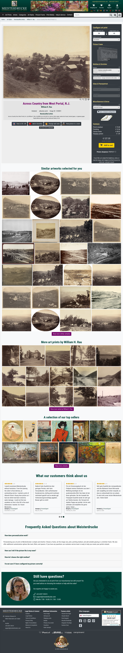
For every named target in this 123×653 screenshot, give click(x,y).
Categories (22, 15)
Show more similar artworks (61, 334)
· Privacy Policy (29, 620)
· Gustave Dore (65, 625)
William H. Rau (31, 19)
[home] (3, 15)
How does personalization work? (16, 535)
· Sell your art (46, 616)
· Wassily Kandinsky (66, 620)
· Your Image (46, 613)
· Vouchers (46, 625)
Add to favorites (36, 124)
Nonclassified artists (19, 19)
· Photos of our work (48, 623)
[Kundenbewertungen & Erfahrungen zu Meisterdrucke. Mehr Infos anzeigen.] (111, 618)
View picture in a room (72, 124)
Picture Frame (40, 15)
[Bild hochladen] (120, 15)
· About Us (27, 627)
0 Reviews (50, 127)
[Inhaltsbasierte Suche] (115, 15)
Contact (69, 15)
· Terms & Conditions (30, 618)
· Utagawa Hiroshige (66, 623)
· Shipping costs (47, 618)
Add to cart (107, 145)
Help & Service (60, 15)
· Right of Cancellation (31, 623)
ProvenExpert (14, 509)
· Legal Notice (28, 616)
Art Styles (31, 15)
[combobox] (106, 39)
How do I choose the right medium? (17, 557)
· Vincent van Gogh (66, 613)
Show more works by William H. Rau (61, 409)
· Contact (27, 613)
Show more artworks (61, 466)
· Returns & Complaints (31, 625)
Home (3, 19)
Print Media (50, 15)
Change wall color (53, 124)
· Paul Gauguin (65, 618)
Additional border (97, 37)
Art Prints (8, 15)
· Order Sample (47, 627)
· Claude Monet (65, 616)
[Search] (111, 15)
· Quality (45, 620)
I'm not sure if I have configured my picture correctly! (24, 564)
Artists (15, 15)
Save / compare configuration (107, 112)
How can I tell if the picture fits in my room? (20, 550)
